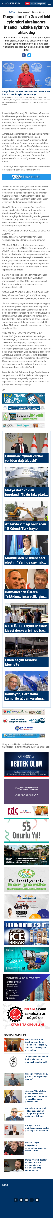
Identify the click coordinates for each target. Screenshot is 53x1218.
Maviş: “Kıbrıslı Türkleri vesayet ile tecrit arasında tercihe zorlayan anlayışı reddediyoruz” (36, 1165)
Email (37, 1200)
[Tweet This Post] (29, 55)
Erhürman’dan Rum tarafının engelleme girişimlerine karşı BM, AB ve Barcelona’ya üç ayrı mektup (36, 1044)
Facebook (16, 1200)
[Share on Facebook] (24, 55)
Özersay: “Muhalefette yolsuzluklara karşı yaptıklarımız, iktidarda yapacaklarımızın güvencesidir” (36, 1096)
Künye (5, 1185)
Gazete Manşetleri (37, 4)
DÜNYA (12, 12)
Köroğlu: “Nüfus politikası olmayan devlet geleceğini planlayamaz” (37, 1128)
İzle (27, 4)
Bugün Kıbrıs (11, 4)
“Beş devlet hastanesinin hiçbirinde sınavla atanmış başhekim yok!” (36, 1059)
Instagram (26, 1200)
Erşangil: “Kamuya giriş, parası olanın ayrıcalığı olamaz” (36, 1076)
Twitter (21, 1200)
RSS (32, 1200)
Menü (49, 3)
